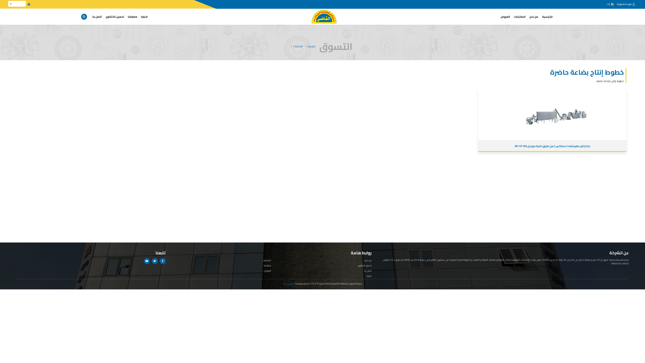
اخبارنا (144, 17)
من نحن (533, 17)
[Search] (84, 17)
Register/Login (624, 4)
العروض (505, 17)
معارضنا (132, 17)
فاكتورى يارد (289, 283)
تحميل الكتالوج (115, 17)
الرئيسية (547, 17)
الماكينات (520, 17)
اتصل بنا (97, 17)
